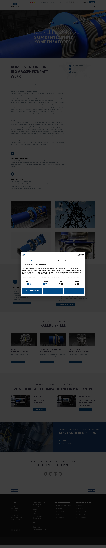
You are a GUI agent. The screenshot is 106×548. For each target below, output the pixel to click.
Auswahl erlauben (53, 291)
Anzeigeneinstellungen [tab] (61, 259)
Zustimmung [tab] (28, 259)
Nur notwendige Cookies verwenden (32, 291)
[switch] (45, 284)
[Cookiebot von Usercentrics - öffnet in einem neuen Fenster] (77, 255)
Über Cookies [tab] (77, 259)
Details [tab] (45, 259)
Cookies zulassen (73, 291)
